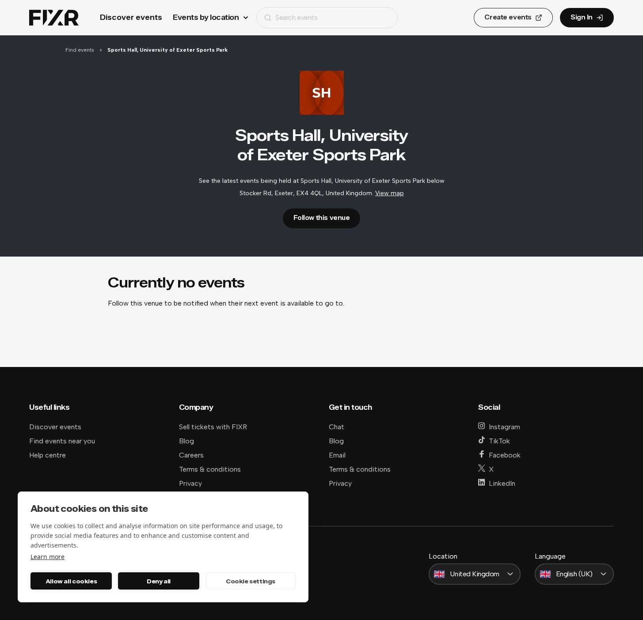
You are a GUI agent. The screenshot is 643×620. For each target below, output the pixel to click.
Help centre (47, 455)
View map (389, 193)
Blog (186, 441)
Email (337, 455)
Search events (296, 17)
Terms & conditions (210, 469)
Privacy (190, 483)
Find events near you (62, 441)
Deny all (159, 581)
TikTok (499, 441)
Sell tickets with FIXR (213, 427)
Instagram (504, 427)
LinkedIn (502, 483)
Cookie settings (250, 581)
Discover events (131, 17)
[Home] (54, 17)
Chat (336, 427)
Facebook (505, 455)
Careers (191, 455)
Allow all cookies (71, 581)
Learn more (47, 556)
